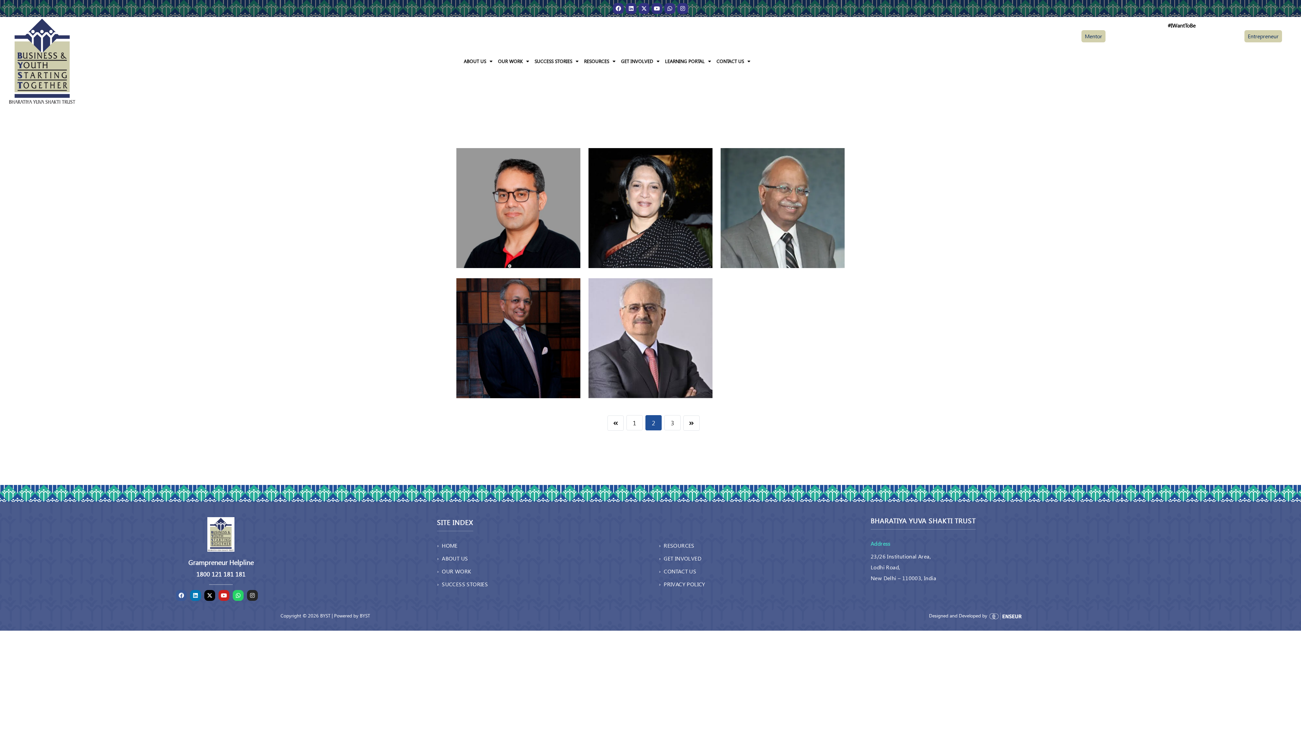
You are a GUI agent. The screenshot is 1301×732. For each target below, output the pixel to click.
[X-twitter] (644, 8)
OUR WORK (510, 61)
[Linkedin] (631, 8)
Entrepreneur (1263, 36)
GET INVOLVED (637, 61)
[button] (478, 61)
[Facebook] (618, 8)
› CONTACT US (677, 571)
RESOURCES (596, 61)
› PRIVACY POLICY (682, 584)
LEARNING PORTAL (685, 61)
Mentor (1093, 36)
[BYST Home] (42, 60)
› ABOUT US (452, 558)
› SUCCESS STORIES (462, 584)
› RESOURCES (677, 545)
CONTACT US (730, 61)
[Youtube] (657, 8)
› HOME (447, 545)
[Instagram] (682, 8)
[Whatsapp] (669, 8)
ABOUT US (475, 61)
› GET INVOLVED (680, 558)
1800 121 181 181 (221, 574)
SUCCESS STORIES (553, 61)
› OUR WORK (454, 571)
